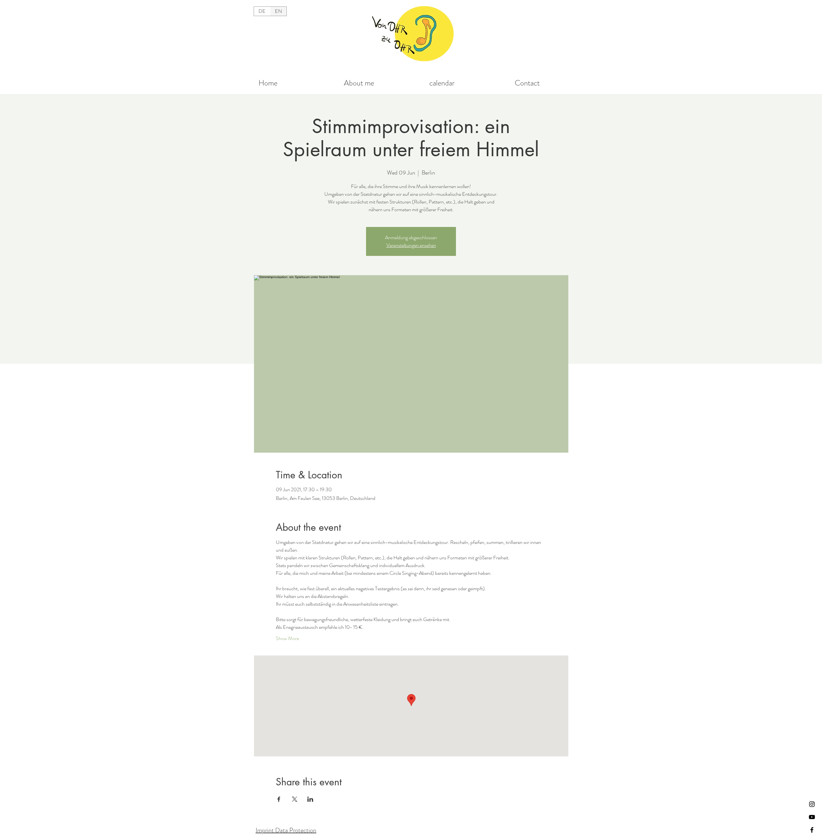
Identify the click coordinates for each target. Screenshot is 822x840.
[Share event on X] (295, 799)
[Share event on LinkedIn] (310, 799)
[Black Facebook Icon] (812, 830)
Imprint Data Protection (286, 830)
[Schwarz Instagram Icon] (812, 804)
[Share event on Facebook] (279, 799)
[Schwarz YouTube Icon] (812, 817)
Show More (287, 638)
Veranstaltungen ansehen (411, 245)
